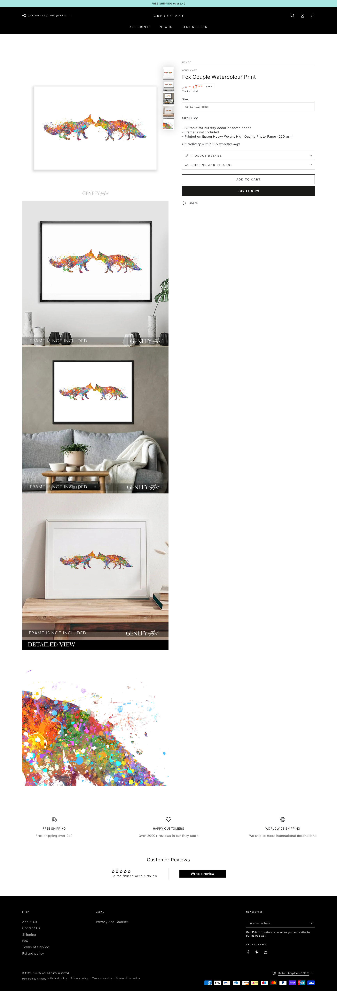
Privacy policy (79, 978)
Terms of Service (35, 947)
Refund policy (33, 953)
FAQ (25, 941)
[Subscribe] (312, 923)
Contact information (128, 978)
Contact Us (31, 928)
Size (185, 99)
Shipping (29, 934)
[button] (292, 15)
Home (185, 62)
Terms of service (102, 978)
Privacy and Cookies (112, 922)
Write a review (203, 874)
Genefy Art (189, 70)
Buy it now (249, 191)
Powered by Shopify (34, 978)
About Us (29, 922)
